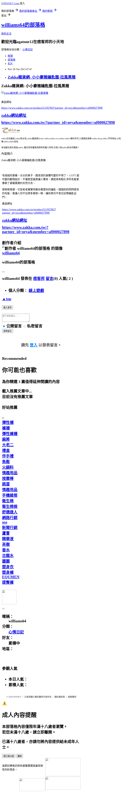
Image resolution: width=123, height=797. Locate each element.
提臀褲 (8, 582)
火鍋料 (8, 467)
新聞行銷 (9, 528)
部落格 (11, 59)
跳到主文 (6, 33)
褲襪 (6, 428)
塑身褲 (8, 572)
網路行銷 (9, 518)
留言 (49, 278)
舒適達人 (9, 512)
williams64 (11, 253)
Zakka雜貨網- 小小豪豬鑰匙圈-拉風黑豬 (42, 77)
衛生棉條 (9, 506)
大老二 (8, 445)
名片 (10, 63)
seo (4, 522)
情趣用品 (9, 473)
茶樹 (6, 544)
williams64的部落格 (23, 25)
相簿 (10, 56)
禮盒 (6, 450)
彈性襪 (8, 422)
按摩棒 (8, 478)
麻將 (6, 439)
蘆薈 (6, 533)
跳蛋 (6, 484)
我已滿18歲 (8, 756)
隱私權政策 (59, 697)
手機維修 (9, 495)
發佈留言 (7, 331)
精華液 (8, 539)
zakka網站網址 (13, 115)
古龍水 (8, 556)
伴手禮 (8, 456)
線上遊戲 (36, 290)
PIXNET (17, 697)
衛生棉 (8, 501)
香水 (6, 550)
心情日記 (27, 49)
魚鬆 (6, 462)
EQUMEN (10, 577)
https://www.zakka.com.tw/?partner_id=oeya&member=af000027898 (58, 122)
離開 (19, 756)
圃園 (6, 561)
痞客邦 (39, 278)
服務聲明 (72, 697)
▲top (6, 299)
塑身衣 (8, 567)
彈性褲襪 (9, 434)
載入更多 (7, 307)
